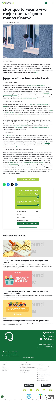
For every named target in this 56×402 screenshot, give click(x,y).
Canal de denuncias (24, 365)
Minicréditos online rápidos (43, 380)
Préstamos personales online (43, 366)
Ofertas (3, 364)
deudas (9, 135)
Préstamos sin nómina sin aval (43, 374)
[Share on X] (12, 184)
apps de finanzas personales (41, 127)
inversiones (11, 162)
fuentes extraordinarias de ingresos (33, 162)
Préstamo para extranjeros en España (45, 362)
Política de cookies (23, 369)
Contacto (4, 367)
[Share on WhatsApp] (4, 184)
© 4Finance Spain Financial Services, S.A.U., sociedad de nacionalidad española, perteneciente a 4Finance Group (28, 399)
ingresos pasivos (13, 164)
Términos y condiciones (25, 370)
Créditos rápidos (40, 364)
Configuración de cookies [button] (28, 357)
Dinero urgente (40, 378)
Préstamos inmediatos (42, 368)
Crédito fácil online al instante (43, 372)
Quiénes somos (5, 369)
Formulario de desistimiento (26, 364)
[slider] (38, 196)
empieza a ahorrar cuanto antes (27, 98)
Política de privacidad (24, 372)
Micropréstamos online (42, 376)
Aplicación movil (23, 362)
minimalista (17, 114)
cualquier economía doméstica (36, 85)
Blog (3, 365)
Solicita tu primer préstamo (28, 223)
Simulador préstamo (41, 370)
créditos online (31, 167)
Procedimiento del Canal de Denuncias (28, 367)
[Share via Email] (16, 184)
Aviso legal (4, 370)
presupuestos (18, 127)
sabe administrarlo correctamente (19, 125)
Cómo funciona (5, 362)
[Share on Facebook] (8, 184)
